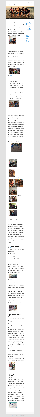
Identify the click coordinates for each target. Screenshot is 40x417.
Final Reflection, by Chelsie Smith (14, 219)
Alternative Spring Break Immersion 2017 (15, 3)
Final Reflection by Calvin (12, 22)
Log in (27, 40)
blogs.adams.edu (13, 415)
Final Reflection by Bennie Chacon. (14, 246)
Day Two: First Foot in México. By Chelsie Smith (28, 32)
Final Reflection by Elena (12, 111)
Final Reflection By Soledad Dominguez (15, 282)
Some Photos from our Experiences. (14, 156)
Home (9, 18)
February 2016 (27, 36)
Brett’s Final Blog (11, 47)
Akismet (27, 415)
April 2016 (27, 35)
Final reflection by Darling (12, 77)
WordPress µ (19, 415)
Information (11, 45)
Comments (27, 41)
